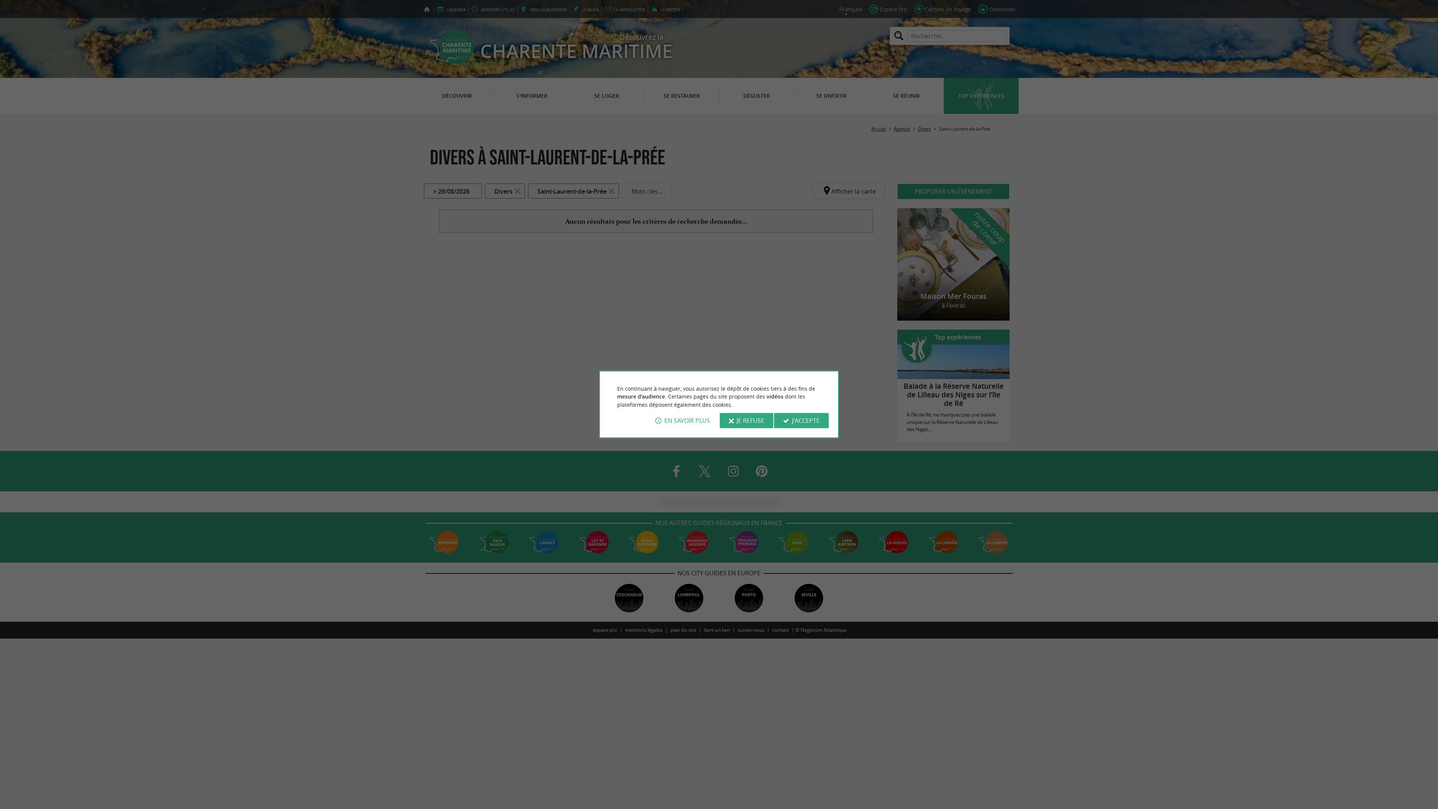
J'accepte (806, 420)
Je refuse (750, 420)
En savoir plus (687, 420)
